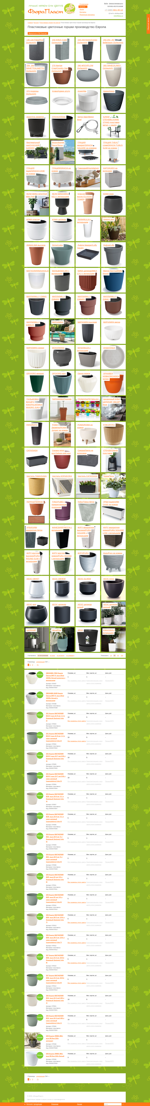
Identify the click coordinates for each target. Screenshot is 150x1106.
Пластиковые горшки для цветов (50, 22)
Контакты (83, 12)
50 (118, 655)
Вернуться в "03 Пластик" (38, 33)
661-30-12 (114, 10)
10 (111, 655)
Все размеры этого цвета (77, 721)
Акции (82, 9)
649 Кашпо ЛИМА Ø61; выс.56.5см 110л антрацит (54, 1038)
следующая (40, 662)
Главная (30, 22)
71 (38, 665)
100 (122, 655)
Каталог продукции (34, 1104)
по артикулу (60, 655)
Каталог (36, 22)
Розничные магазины (87, 15)
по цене (52, 655)
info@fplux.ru (118, 16)
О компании (84, 4)
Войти (106, 3)
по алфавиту (70, 655)
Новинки (54, 1104)
